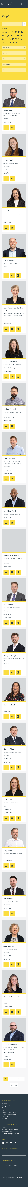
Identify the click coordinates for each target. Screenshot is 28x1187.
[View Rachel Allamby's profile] (14, 690)
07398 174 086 (8, 860)
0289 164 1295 (7, 222)
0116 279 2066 (7, 517)
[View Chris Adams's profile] (14, 245)
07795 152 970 (7, 959)
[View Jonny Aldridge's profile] (14, 641)
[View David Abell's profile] (14, 96)
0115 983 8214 (7, 908)
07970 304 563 (8, 473)
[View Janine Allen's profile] (14, 931)
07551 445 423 (7, 1059)
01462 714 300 (7, 323)
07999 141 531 (7, 762)
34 (12, 1085)
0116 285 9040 (7, 421)
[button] (12, 127)
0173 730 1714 (7, 1056)
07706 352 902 (8, 813)
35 (16, 1085)
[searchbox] (14, 24)
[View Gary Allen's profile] (14, 836)
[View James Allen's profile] (14, 883)
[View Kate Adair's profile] (14, 196)
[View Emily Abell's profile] (14, 145)
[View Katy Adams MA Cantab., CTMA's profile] (14, 293)
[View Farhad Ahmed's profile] (14, 394)
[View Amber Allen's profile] (14, 785)
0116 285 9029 (7, 667)
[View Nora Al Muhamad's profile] (14, 982)
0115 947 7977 (7, 567)
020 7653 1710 (7, 809)
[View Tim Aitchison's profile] (14, 444)
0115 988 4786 (7, 759)
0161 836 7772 (7, 170)
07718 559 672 (7, 617)
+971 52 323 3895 (8, 1006)
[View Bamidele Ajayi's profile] (14, 496)
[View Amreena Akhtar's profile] (14, 540)
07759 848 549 (8, 173)
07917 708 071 (7, 122)
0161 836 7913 (7, 956)
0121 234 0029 (7, 270)
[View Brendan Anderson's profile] (14, 1030)
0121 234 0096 (7, 614)
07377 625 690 (8, 371)
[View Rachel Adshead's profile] (14, 347)
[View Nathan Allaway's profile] (14, 734)
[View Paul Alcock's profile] (14, 590)
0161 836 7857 (7, 470)
